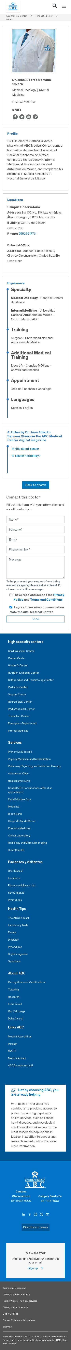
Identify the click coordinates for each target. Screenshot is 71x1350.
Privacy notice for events (15, 1307)
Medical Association (20, 1036)
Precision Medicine (19, 828)
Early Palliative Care (19, 799)
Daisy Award (15, 1018)
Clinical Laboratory (19, 835)
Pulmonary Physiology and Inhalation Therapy (34, 766)
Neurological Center (20, 701)
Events (12, 932)
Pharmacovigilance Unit (22, 885)
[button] (55, 7)
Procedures (15, 947)
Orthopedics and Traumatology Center (31, 680)
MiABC (12, 1051)
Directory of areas (35, 1227)
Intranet (12, 1043)
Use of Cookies (10, 1313)
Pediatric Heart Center (21, 709)
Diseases (13, 939)
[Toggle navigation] (64, 6)
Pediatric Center (18, 687)
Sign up (34, 1268)
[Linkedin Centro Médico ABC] (24, 1214)
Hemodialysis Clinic (19, 780)
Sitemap (7, 1326)
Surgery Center (17, 694)
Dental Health (16, 850)
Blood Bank (15, 814)
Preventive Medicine (20, 751)
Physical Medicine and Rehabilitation (29, 759)
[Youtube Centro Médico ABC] (47, 1214)
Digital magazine (18, 954)
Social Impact (16, 892)
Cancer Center (16, 658)
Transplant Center (18, 716)
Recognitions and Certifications (26, 982)
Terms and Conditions (46, 599)
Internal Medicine (18, 730)
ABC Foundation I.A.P (20, 1065)
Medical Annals (17, 1058)
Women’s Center (18, 665)
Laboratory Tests (18, 925)
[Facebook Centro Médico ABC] (30, 1214)
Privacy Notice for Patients (16, 1294)
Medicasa (13, 806)
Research (13, 997)
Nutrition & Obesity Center (23, 672)
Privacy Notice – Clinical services (20, 1301)
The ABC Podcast (18, 918)
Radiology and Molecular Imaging (27, 842)
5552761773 (27, 233)
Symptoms (14, 961)
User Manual (15, 871)
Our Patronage (16, 1011)
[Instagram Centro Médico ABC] (36, 1214)
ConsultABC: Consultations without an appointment (30, 790)
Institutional (15, 1004)
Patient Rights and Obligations (19, 1320)
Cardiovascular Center (21, 651)
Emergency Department (22, 723)
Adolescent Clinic (18, 773)
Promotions (15, 900)
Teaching (13, 989)
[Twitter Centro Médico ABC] (42, 1214)
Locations (14, 878)
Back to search (35, 485)
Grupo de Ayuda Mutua (21, 821)
